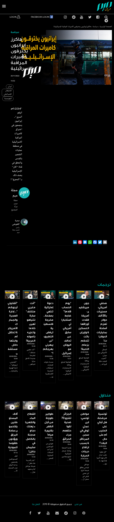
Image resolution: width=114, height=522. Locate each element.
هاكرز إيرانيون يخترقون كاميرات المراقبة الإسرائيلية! (72, 26)
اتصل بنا (36, 504)
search (106, 17)
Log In (13, 17)
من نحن (78, 504)
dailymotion (73, 17)
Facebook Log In (40, 17)
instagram (65, 17)
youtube (81, 17)
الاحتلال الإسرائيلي (8, 92)
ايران (10, 86)
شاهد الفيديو (101, 295)
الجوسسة (8, 98)
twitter (89, 17)
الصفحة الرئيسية (106, 26)
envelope (57, 513)
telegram (106, 20)
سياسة (95, 26)
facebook (97, 17)
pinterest (84, 513)
